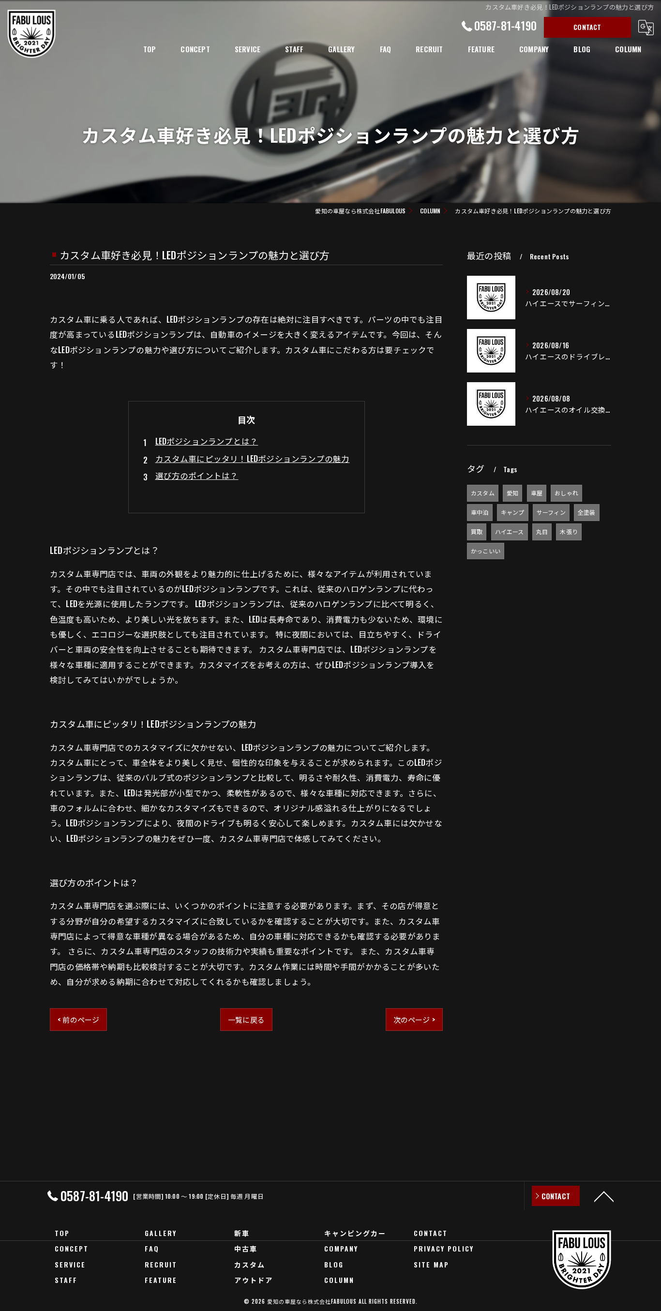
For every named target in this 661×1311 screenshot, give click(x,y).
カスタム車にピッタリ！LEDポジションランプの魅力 (252, 458)
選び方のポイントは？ (197, 475)
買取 (476, 531)
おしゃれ (566, 493)
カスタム (483, 493)
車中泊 (480, 512)
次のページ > (414, 1019)
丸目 (542, 531)
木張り (569, 531)
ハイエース (509, 531)
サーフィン (551, 512)
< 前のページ (78, 1019)
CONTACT (587, 27)
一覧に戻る (246, 1019)
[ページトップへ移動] (604, 1196)
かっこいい (485, 551)
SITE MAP (431, 1264)
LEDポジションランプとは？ (206, 441)
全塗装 (587, 512)
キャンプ (513, 512)
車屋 (536, 493)
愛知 (512, 493)
